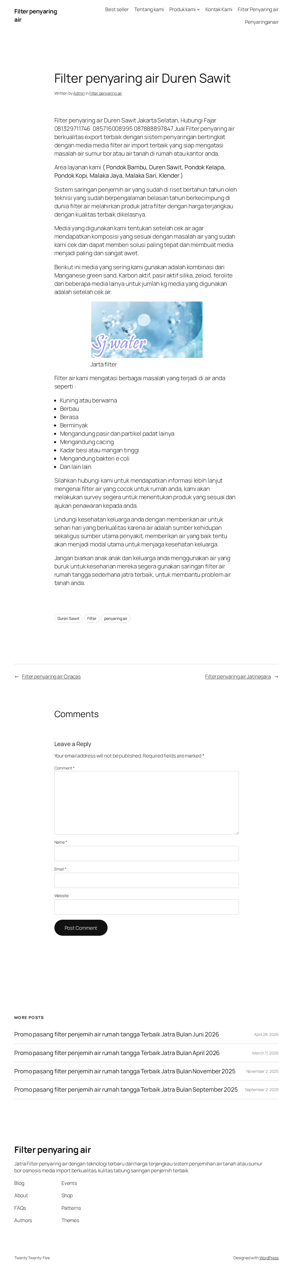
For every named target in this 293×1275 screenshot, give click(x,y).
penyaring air (115, 618)
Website (61, 895)
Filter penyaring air (105, 93)
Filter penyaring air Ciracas (51, 676)
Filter (91, 618)
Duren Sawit (69, 618)
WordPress (269, 1257)
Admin (79, 93)
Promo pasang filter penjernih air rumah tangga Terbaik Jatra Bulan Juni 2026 (116, 1034)
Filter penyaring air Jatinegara (238, 676)
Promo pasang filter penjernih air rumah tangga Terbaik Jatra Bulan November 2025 (124, 1071)
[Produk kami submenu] (198, 9)
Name (60, 842)
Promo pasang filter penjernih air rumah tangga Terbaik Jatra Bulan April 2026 (117, 1053)
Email (60, 869)
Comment (64, 768)
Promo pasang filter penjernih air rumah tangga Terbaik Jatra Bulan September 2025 (126, 1089)
